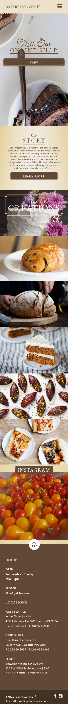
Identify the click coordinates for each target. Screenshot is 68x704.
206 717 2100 (16, 673)
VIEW (34, 62)
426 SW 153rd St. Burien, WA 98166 (27, 668)
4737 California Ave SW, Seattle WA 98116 (31, 621)
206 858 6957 (17, 649)
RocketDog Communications (31, 701)
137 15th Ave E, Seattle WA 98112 (25, 644)
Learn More (34, 176)
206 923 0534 (17, 626)
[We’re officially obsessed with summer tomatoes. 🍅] (34, 506)
